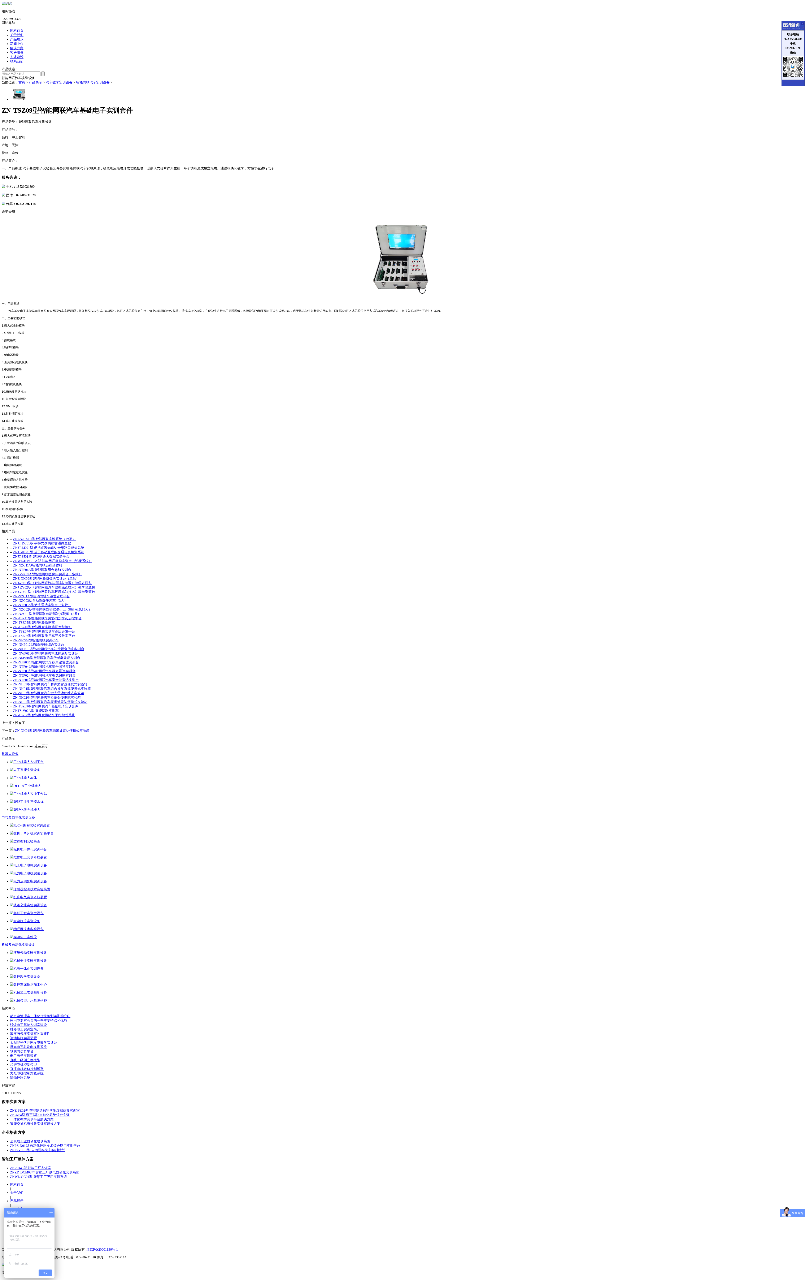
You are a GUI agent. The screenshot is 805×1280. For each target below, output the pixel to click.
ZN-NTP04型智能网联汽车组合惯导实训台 (44, 666)
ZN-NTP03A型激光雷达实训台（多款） (42, 605)
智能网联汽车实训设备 (93, 82)
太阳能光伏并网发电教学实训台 (33, 1042)
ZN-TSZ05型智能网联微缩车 (34, 622)
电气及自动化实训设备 (18, 817)
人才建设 (16, 57)
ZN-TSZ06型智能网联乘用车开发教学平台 (44, 636)
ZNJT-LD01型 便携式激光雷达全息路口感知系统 (48, 548)
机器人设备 (10, 754)
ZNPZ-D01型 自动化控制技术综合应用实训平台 (45, 1145)
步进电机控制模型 (23, 1064)
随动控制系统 (20, 1077)
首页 (21, 82)
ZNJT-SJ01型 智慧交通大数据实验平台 (41, 556)
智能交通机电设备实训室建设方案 (35, 1123)
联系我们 (16, 61)
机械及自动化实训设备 (18, 945)
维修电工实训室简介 (25, 1029)
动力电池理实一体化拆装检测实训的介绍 (40, 1016)
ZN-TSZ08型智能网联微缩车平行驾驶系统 (44, 715)
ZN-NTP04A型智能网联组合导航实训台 (42, 570)
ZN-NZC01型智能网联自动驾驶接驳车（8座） (47, 614)
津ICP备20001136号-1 (102, 1249)
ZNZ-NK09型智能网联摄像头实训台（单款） (46, 578)
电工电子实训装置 (23, 1055)
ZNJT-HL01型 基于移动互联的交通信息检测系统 (48, 552)
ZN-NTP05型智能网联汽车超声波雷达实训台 (46, 662)
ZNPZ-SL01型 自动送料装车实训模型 (37, 1150)
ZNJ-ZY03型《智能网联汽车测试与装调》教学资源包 (52, 583)
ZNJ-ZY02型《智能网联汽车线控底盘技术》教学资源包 (54, 587)
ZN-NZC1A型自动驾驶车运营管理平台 (41, 596)
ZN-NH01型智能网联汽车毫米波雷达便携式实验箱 (50, 702)
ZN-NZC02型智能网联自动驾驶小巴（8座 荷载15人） (52, 609)
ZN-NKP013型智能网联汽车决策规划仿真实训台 (48, 649)
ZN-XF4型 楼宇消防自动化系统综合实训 (40, 1115)
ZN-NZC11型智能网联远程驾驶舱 (37, 565)
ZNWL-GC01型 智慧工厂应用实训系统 (38, 1176)
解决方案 (16, 48)
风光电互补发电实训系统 (28, 1047)
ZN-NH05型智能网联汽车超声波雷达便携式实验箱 (50, 684)
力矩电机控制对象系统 (27, 1073)
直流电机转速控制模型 (27, 1069)
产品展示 (16, 39)
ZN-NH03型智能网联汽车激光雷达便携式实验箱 (48, 693)
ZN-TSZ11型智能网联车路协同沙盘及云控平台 (47, 618)
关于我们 (16, 35)
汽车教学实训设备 (59, 82)
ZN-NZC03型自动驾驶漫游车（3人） (40, 600)
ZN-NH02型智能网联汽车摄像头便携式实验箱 (47, 697)
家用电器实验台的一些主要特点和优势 (38, 1020)
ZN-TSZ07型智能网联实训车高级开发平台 (44, 631)
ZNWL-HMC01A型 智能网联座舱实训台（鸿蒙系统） (52, 561)
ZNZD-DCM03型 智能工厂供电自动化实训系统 (44, 1172)
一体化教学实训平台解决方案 (32, 1119)
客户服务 (16, 52)
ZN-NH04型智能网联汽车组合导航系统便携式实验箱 (52, 688)
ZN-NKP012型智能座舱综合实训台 (38, 644)
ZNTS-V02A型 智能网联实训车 (36, 710)
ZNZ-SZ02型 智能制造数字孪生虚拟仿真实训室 (45, 1110)
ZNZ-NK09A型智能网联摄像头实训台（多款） (47, 574)
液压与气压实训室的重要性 (30, 1033)
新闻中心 (16, 44)
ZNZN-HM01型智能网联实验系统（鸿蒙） (44, 539)
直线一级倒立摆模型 (25, 1060)
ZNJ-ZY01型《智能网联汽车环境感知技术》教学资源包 (54, 592)
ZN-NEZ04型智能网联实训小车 (36, 640)
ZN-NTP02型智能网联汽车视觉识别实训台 (44, 675)
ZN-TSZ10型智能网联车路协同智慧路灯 (42, 627)
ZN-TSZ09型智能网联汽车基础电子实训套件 (45, 706)
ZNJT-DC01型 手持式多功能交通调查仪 (42, 543)
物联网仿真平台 (22, 1051)
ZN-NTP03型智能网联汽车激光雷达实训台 (44, 671)
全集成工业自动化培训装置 (30, 1141)
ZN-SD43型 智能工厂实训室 (30, 1168)
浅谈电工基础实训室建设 (28, 1025)
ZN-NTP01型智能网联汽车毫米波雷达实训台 (46, 680)
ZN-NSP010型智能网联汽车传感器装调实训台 (46, 658)
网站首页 (16, 30)
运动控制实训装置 (23, 1038)
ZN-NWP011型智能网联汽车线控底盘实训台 (45, 653)
